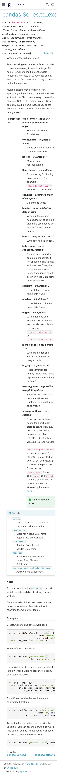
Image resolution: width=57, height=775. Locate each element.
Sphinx (23, 771)
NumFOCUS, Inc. (34, 763)
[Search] (47, 4)
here (29, 490)
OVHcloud (12, 767)
